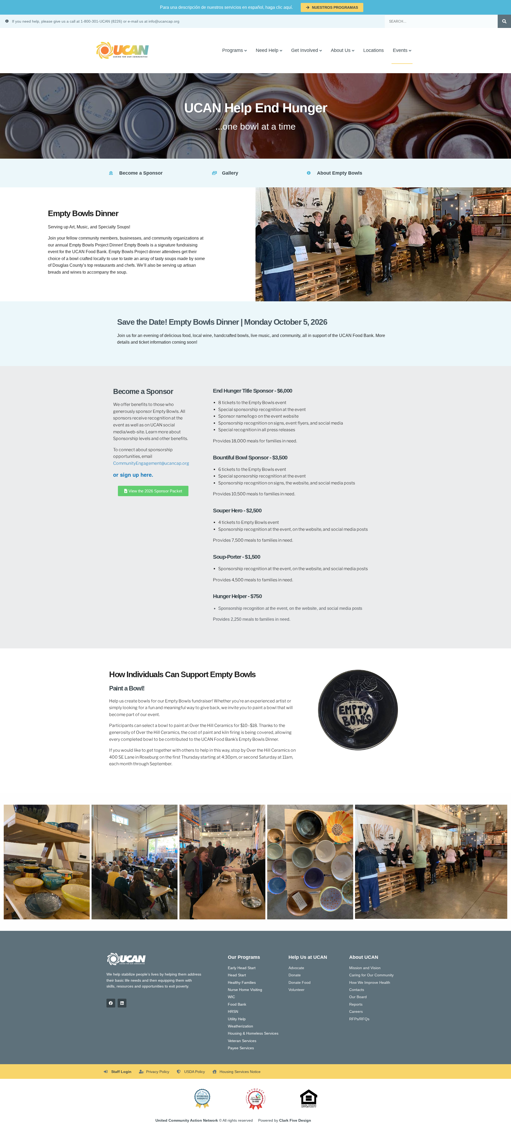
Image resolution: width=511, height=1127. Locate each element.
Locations (373, 50)
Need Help (267, 50)
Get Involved (304, 50)
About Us (341, 50)
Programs (232, 50)
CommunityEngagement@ (138, 463)
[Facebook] (110, 1003)
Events (400, 50)
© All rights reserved (204, 1120)
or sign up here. (133, 474)
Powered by (284, 1120)
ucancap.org (176, 463)
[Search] (504, 21)
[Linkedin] (122, 1003)
